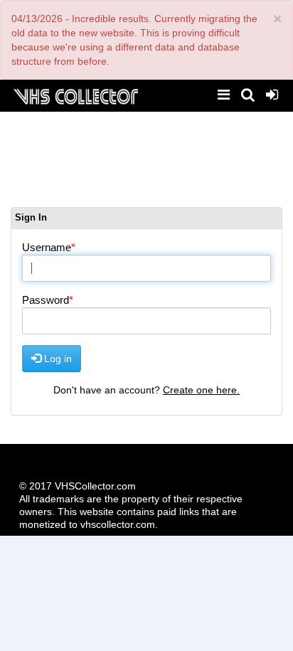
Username (46, 247)
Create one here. (201, 390)
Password (45, 300)
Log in (56, 358)
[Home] (75, 95)
